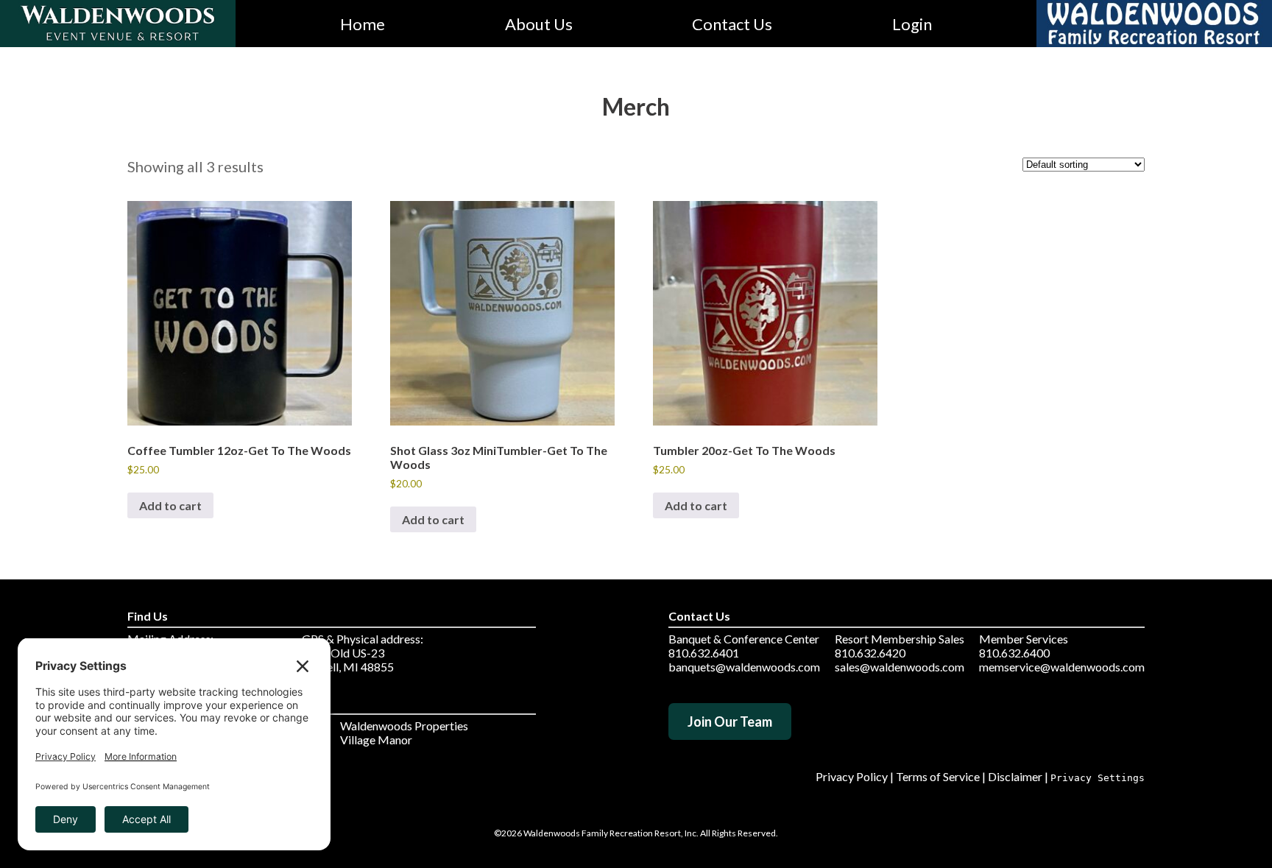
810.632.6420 (870, 653)
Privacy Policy (852, 776)
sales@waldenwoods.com (899, 667)
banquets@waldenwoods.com (744, 667)
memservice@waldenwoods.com (1062, 667)
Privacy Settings (1097, 777)
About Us (539, 24)
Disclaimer (1015, 776)
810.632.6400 (1014, 653)
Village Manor (376, 740)
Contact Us (732, 24)
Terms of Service (938, 776)
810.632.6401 (703, 653)
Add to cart (170, 505)
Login (912, 24)
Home (362, 24)
